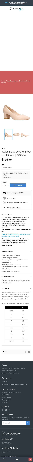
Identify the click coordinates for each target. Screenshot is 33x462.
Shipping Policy (6, 400)
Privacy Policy (5, 395)
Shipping (10, 202)
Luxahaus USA (7, 439)
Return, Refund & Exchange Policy (11, 392)
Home (3, 81)
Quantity (4, 182)
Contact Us (5, 402)
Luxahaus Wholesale (10, 448)
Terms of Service (6, 397)
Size (3, 164)
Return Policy (11, 198)
